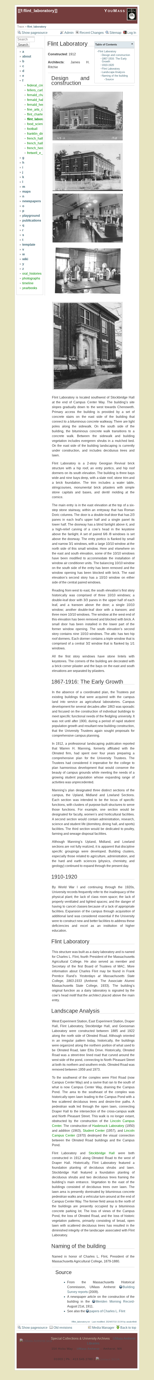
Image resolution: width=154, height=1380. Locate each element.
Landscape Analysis (113, 72)
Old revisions (63, 1327)
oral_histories (32, 273)
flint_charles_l (37, 114)
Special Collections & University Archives (80, 1338)
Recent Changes (92, 32)
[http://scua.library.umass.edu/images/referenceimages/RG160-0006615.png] (87, 295)
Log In (131, 32)
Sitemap (115, 32)
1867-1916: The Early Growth (114, 60)
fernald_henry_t (38, 104)
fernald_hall (35, 100)
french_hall (35, 138)
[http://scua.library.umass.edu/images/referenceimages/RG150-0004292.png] (87, 389)
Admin (69, 32)
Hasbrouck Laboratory (108, 1125)
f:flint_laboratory (38, 10)
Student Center (94, 1130)
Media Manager (103, 1327)
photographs (31, 278)
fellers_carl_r (36, 90)
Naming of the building (115, 75)
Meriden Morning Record (115, 1301)
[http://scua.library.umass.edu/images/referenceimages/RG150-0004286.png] (87, 190)
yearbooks (29, 288)
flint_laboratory (36, 26)
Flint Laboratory (107, 51)
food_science (36, 124)
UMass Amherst (88, 1348)
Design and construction (116, 54)
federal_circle (36, 85)
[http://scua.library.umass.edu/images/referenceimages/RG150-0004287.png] (87, 140)
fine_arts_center (38, 109)
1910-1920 (108, 65)
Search (23, 44)
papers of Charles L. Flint (107, 1311)
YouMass (115, 10)
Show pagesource (35, 32)
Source (109, 79)
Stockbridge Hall (102, 1153)
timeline (27, 283)
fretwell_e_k (35, 153)
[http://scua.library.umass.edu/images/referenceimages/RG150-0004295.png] (87, 242)
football (32, 128)
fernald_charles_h (40, 95)
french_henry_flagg (41, 148)
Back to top (128, 1327)
